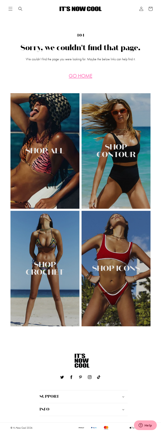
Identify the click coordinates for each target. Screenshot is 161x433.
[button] (10, 9)
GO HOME (80, 76)
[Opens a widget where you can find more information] (145, 425)
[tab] (10, 9)
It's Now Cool (19, 427)
